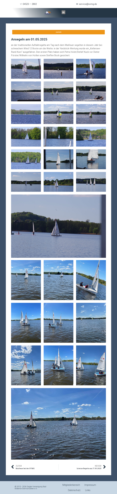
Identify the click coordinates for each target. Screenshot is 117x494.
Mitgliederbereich (71, 485)
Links (87, 490)
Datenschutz (74, 490)
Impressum (90, 485)
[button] (63, 12)
